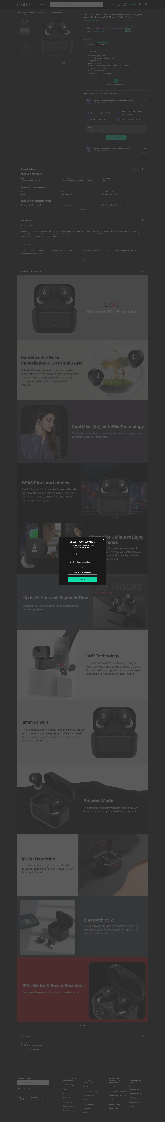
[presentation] (82, 554)
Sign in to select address (82, 572)
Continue (82, 579)
